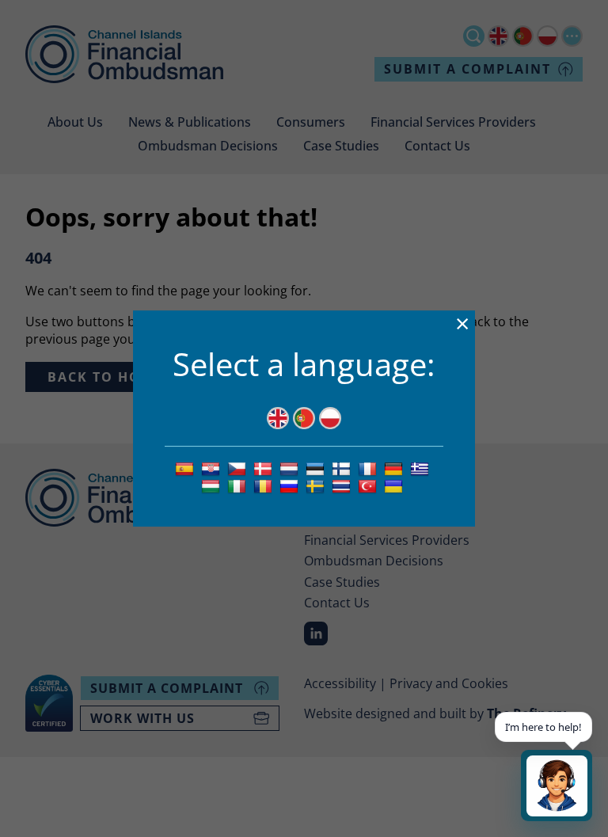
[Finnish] (343, 467)
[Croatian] (212, 467)
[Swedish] (317, 486)
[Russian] (290, 486)
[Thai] (343, 486)
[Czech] (238, 467)
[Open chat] (556, 785)
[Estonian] (317, 467)
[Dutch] (290, 467)
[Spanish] (186, 467)
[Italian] (238, 486)
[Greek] (421, 467)
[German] (395, 467)
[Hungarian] (212, 486)
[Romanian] (264, 486)
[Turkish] (369, 486)
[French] (369, 467)
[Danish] (264, 467)
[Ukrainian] (395, 486)
